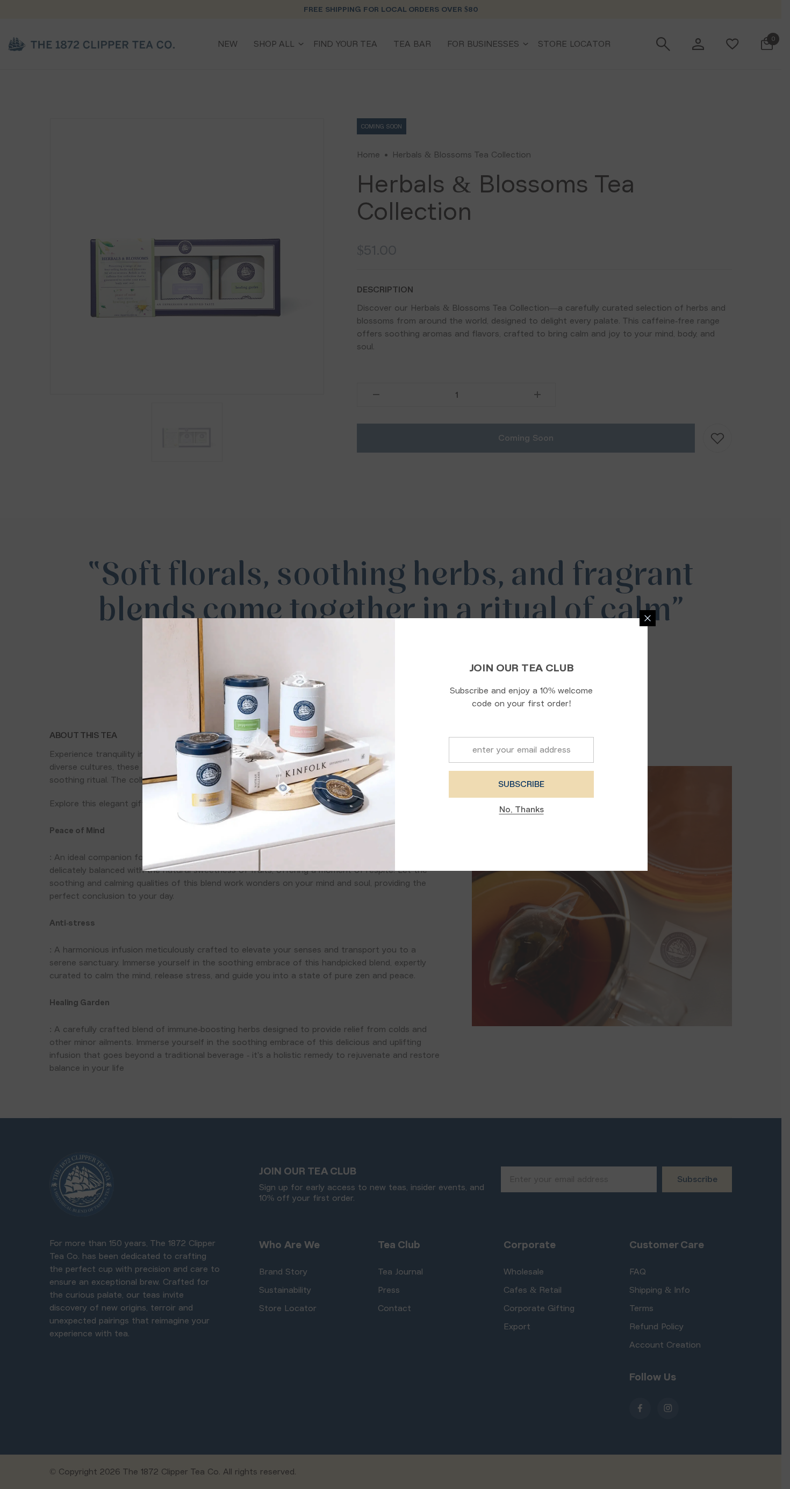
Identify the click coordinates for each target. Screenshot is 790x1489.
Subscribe (521, 784)
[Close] (648, 618)
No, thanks (521, 809)
